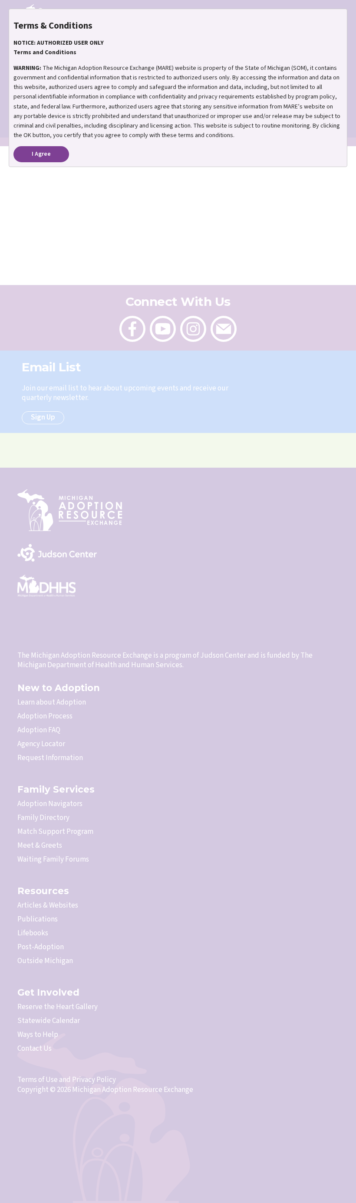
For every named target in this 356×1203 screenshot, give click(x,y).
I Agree (41, 154)
